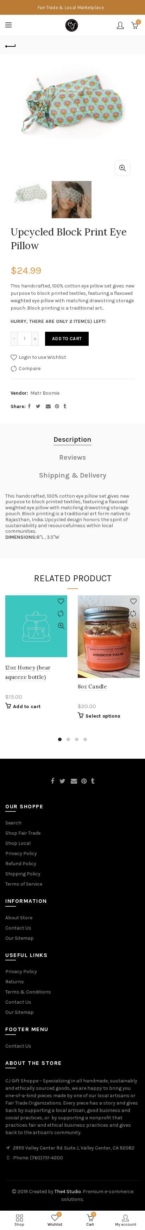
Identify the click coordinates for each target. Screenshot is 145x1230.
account (120, 25)
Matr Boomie (44, 393)
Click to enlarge (122, 168)
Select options (103, 716)
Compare (29, 368)
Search (13, 823)
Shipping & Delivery (72, 475)
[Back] (10, 45)
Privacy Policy (21, 853)
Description (72, 439)
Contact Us (18, 928)
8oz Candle (92, 686)
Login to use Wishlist (42, 357)
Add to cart (67, 338)
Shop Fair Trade (22, 833)
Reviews (72, 457)
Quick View (61, 626)
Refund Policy (20, 864)
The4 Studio (68, 1192)
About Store (18, 918)
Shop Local (18, 843)
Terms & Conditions (28, 992)
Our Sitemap (19, 938)
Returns (14, 982)
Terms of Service (23, 884)
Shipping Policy (22, 874)
